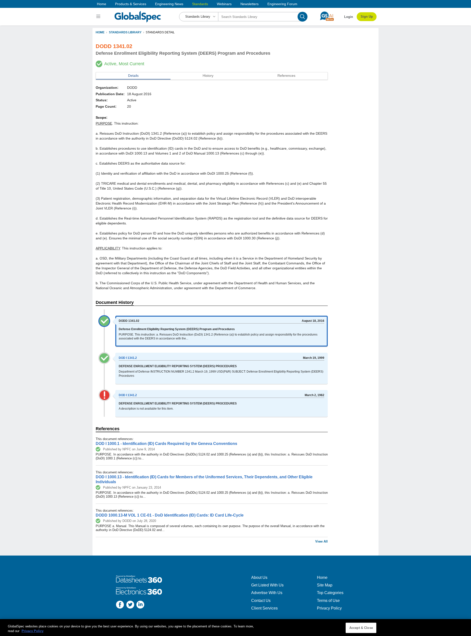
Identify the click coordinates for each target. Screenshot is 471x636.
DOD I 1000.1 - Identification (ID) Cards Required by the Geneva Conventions (166, 443)
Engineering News (169, 4)
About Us (259, 577)
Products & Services (130, 4)
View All (321, 541)
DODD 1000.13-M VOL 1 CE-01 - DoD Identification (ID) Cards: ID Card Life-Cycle (170, 515)
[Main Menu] (99, 16)
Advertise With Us (266, 593)
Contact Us (261, 600)
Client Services (264, 608)
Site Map (324, 585)
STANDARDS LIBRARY (125, 32)
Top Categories (330, 593)
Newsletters (249, 4)
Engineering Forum (282, 4)
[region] (235, 627)
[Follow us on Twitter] (130, 605)
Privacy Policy (329, 608)
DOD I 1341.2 (128, 358)
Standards (200, 4)
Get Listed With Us (267, 585)
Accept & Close (361, 628)
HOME (100, 32)
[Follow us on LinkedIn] (140, 605)
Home (101, 4)
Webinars (224, 4)
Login (348, 17)
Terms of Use (328, 600)
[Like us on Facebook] (120, 605)
